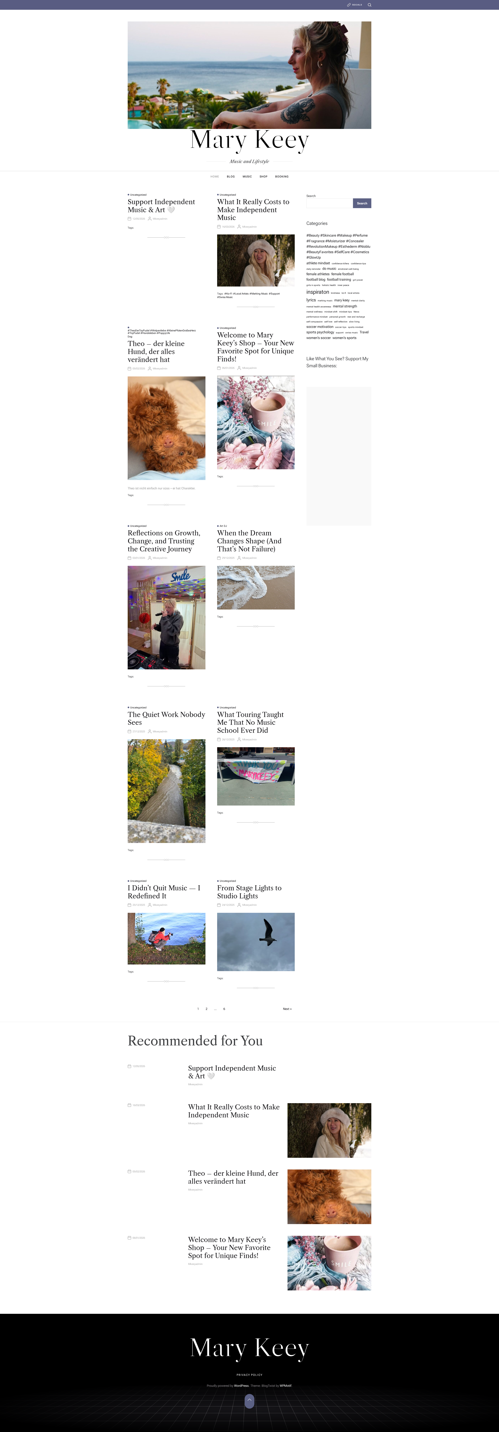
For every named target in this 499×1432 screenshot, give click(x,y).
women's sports (345, 338)
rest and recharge (356, 317)
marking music (325, 300)
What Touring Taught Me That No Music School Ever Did (250, 723)
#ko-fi (228, 293)
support (340, 332)
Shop (263, 176)
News (356, 312)
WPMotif (285, 1386)
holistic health (329, 285)
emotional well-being (348, 269)
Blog (231, 176)
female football (342, 274)
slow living (354, 321)
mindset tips (345, 312)
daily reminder (313, 269)
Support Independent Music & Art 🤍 (161, 206)
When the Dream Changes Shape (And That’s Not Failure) (249, 541)
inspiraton (317, 291)
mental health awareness (318, 306)
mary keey (341, 300)
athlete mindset (318, 263)
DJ (225, 526)
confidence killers (340, 263)
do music (329, 269)
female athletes (318, 274)
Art (221, 526)
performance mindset (317, 317)
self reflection (340, 321)
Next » (287, 1009)
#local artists (241, 293)
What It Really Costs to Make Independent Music (253, 210)
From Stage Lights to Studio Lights (249, 892)
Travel (364, 332)
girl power (358, 280)
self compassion (314, 321)
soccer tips (340, 327)
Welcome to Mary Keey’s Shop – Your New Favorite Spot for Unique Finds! (255, 347)
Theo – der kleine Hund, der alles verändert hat (156, 352)
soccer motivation (320, 327)
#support (274, 293)
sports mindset (355, 327)
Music (247, 176)
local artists (353, 293)
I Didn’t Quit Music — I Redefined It (164, 892)
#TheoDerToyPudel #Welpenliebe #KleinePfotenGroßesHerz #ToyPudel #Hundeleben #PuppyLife (162, 331)
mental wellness (314, 312)
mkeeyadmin (160, 218)
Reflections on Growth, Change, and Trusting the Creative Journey (164, 541)
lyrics (311, 299)
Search (311, 196)
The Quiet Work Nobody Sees (166, 719)
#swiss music (225, 297)
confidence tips (358, 263)
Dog (130, 336)
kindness (335, 293)
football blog (315, 279)
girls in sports (313, 285)
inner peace (343, 285)
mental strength (345, 306)
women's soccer (318, 338)
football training (339, 279)
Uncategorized (138, 194)
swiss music (351, 332)
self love (328, 321)
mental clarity (358, 300)
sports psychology (320, 332)
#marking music (259, 293)
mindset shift (330, 312)
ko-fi (344, 293)
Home (215, 176)
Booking (282, 176)
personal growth (337, 317)
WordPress (241, 1386)
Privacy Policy (250, 1374)
